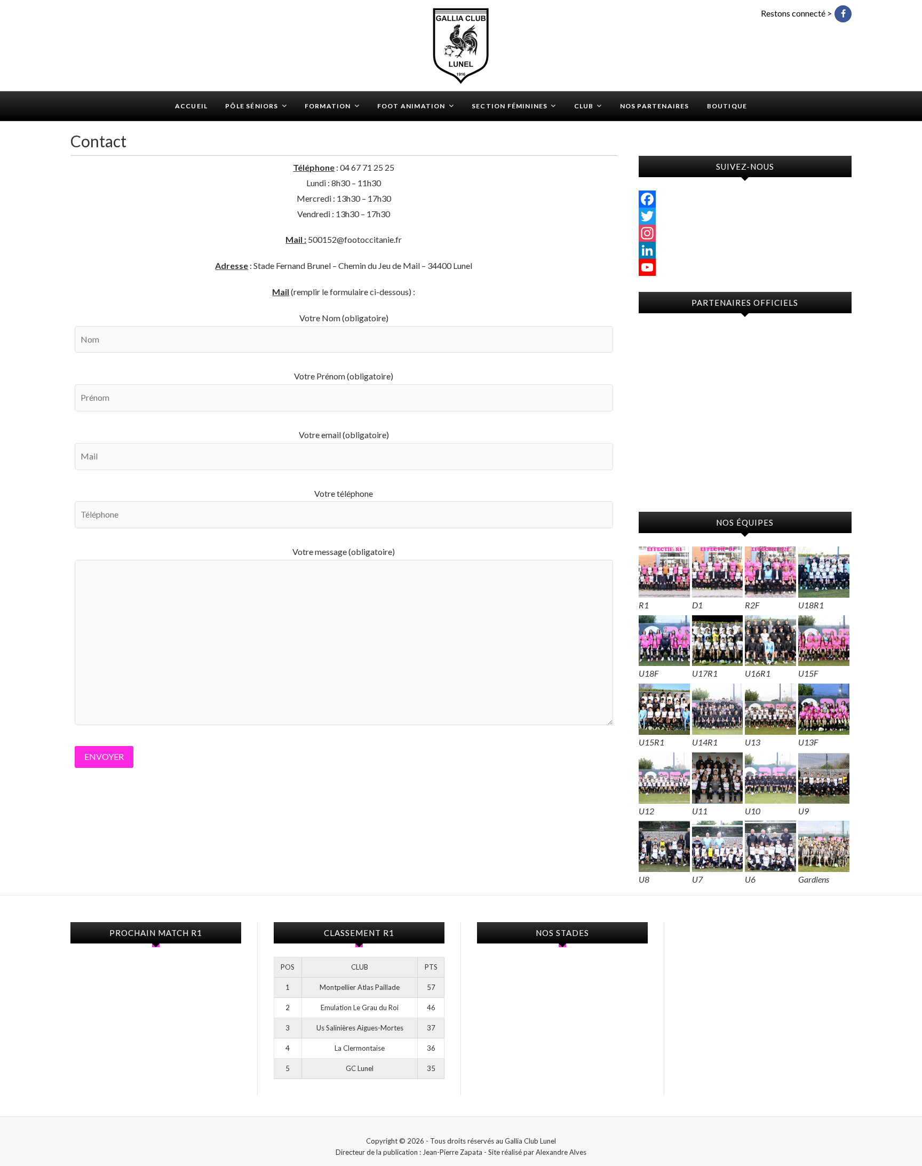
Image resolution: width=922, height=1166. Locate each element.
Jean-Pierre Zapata (452, 1152)
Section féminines (509, 106)
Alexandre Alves (561, 1152)
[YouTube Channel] (745, 267)
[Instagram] (745, 233)
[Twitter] (745, 216)
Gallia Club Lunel (119, 99)
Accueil (191, 106)
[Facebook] (745, 199)
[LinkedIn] (745, 250)
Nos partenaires (654, 106)
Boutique (727, 106)
